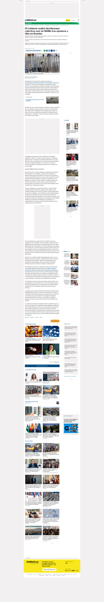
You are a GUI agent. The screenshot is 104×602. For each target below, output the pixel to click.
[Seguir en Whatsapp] (76, 570)
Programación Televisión (75, 558)
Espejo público (55, 1)
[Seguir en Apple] (67, 563)
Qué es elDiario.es (29, 574)
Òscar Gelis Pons (28, 539)
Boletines (54, 575)
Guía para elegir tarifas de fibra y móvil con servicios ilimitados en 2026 (67, 255)
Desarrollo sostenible (35, 25)
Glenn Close (66, 1)
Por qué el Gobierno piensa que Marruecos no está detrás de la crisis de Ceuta (33, 396)
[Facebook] (47, 51)
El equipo (34, 574)
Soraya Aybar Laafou (46, 399)
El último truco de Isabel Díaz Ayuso (33, 382)
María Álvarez (27, 383)
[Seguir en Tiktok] (74, 570)
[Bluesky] (49, 51)
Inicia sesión (73, 20)
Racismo (42, 25)
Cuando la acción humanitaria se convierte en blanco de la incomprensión (50, 470)
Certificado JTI (59, 575)
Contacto (47, 575)
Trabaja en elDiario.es (40, 574)
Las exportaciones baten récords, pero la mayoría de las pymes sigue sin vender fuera (67, 282)
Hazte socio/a (68, 20)
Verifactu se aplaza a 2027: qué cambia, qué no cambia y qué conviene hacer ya (67, 275)
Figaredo (51, 1)
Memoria (52, 558)
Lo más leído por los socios (30, 369)
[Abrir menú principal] (78, 20)
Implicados (47, 25)
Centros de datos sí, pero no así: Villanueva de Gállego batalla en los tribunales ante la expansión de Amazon (70, 365)
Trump (42, 1)
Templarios (72, 1)
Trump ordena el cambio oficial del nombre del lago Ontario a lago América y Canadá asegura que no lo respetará (71, 163)
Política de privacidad (66, 574)
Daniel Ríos (44, 488)
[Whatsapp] (45, 51)
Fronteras (36, 317)
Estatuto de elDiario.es (68, 415)
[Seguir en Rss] (77, 570)
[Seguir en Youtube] (73, 570)
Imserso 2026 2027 (46, 558)
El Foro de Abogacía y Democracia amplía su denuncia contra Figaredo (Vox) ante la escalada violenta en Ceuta (72, 194)
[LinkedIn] (54, 51)
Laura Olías (27, 523)
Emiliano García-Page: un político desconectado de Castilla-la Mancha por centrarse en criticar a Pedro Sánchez (70, 334)
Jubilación (63, 1)
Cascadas (42, 558)
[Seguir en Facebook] (68, 570)
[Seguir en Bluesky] (65, 570)
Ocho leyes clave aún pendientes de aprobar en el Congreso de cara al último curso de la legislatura (51, 486)
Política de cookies (42, 575)
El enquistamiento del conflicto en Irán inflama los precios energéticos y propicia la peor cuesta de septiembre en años (51, 503)
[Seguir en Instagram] (71, 570)
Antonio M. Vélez (45, 506)
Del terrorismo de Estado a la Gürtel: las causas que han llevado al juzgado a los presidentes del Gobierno (33, 503)
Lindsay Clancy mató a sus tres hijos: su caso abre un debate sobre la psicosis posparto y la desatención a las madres (51, 520)
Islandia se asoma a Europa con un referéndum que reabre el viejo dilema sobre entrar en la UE (33, 537)
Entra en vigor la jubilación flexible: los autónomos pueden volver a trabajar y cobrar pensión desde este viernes (71, 147)
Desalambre (29, 23)
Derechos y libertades (55, 25)
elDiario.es (68, 135)
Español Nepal (33, 1)
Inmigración (32, 317)
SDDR (40, 558)
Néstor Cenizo (27, 421)
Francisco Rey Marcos (46, 472)
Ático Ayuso (39, 1)
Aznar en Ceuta (46, 382)
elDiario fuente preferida (64, 558)
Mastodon (63, 575)
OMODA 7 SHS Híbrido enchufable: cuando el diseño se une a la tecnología (67, 268)
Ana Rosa (75, 1)
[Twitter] (52, 51)
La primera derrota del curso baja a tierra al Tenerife (70, 358)
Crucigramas (37, 558)
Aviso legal (60, 574)
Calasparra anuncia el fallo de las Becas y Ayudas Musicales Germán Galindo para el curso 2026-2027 (71, 327)
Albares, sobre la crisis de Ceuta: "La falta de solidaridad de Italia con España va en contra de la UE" (72, 209)
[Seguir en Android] (65, 563)
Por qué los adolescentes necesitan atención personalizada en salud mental (67, 262)
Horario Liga (55, 558)
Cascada (78, 1)
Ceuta (36, 1)
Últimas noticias (67, 323)
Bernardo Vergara (46, 383)
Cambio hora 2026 (33, 558)
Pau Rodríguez (45, 540)
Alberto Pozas (27, 505)
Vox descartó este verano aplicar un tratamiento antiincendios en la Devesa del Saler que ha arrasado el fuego (72, 179)
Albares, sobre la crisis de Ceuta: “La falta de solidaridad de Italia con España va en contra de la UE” (33, 470)
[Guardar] (56, 51)
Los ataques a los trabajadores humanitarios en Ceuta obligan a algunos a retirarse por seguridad (50, 396)
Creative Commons (55, 574)
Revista (50, 575)
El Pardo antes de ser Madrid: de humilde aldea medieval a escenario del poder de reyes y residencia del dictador (71, 353)
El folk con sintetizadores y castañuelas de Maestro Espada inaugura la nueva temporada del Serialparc (71, 370)
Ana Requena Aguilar (46, 523)
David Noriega (27, 489)
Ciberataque (48, 1)
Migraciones (27, 25)
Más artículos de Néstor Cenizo (31, 401)
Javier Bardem (44, 1)
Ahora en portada (28, 441)
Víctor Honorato (27, 399)
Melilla (41, 317)
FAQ (71, 574)
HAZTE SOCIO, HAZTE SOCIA (49, 569)
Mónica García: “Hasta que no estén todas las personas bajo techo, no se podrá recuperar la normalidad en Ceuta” (33, 486)
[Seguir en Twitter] (67, 570)
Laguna (50, 558)
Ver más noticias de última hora (70, 376)
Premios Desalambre (64, 25)
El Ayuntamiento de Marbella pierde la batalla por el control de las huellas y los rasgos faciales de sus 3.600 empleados (33, 418)
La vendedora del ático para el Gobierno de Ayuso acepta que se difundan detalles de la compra (72, 132)
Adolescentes (59, 558)
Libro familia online (70, 558)
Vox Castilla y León (59, 1)
